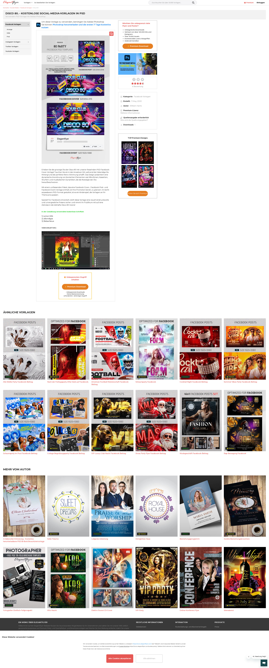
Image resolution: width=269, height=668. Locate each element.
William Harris (136, 106)
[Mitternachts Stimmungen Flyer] (129, 152)
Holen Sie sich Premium (138, 193)
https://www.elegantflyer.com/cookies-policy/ (143, 646)
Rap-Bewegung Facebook (235, 453)
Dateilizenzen (141, 627)
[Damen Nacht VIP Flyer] (146, 176)
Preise (217, 627)
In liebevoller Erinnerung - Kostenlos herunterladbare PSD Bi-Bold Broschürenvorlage (23, 540)
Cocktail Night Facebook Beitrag (194, 382)
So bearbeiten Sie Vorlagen (44, 3)
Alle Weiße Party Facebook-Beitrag (18, 382)
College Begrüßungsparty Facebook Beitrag (66, 453)
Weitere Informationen (130, 113)
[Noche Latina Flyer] (146, 152)
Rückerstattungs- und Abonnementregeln (190, 627)
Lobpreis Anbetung (99, 539)
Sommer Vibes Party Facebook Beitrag (240, 382)
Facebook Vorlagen (13, 24)
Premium (250, 3)
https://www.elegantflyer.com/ (142, 644)
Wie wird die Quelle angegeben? (134, 120)
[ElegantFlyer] (11, 3)
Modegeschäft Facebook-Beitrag (194, 453)
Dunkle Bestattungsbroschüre (237, 539)
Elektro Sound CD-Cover (101, 610)
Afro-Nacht (52, 610)
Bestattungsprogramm (190, 539)
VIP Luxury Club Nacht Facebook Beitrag (108, 453)
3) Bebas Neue (48, 221)
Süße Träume (53, 539)
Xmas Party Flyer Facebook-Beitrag (151, 453)
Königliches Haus (143, 539)
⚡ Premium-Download (75, 287)
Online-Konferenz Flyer (189, 610)
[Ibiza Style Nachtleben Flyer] (129, 176)
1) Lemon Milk (47, 216)
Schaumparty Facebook (146, 382)
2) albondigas (47, 219)
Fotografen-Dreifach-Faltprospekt (17, 610)
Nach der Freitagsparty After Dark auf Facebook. (68, 382)
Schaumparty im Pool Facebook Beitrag (20, 453)
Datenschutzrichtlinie (103, 649)
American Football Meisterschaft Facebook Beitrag (110, 383)
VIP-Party (140, 610)
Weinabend (229, 610)
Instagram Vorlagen (12, 42)
